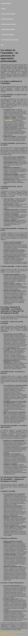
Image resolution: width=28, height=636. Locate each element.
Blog (2, 45)
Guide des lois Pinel (6, 3)
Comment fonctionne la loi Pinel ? (9, 634)
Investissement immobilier (8, 29)
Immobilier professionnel (7, 34)
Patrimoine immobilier (7, 19)
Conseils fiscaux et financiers (8, 24)
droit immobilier (9, 120)
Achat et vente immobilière (8, 13)
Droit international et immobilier (9, 39)
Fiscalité (3, 8)
